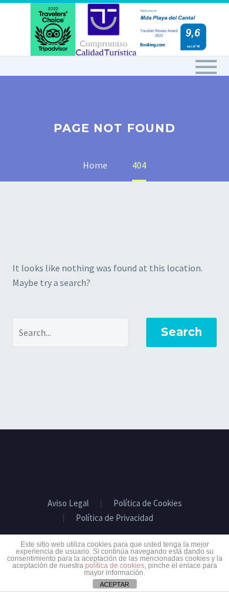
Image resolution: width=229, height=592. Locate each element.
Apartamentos (175, 83)
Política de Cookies (147, 503)
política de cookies (114, 565)
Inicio (102, 83)
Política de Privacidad (114, 518)
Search (181, 332)
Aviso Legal (68, 503)
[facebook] (114, 461)
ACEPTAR (114, 584)
